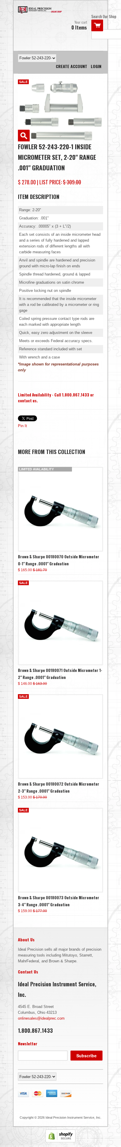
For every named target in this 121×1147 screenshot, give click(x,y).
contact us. (28, 400)
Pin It (22, 426)
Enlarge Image (24, 135)
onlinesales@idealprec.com (41, 1018)
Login (96, 66)
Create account (71, 66)
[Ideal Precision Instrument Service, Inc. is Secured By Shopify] (60, 1141)
